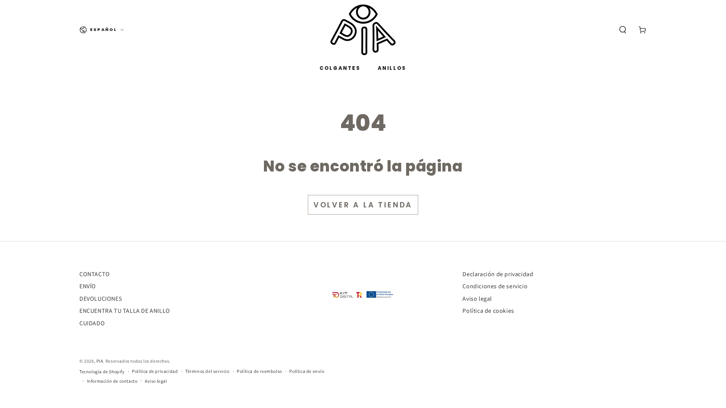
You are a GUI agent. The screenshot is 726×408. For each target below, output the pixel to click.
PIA (99, 361)
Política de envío (306, 371)
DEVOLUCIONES (100, 299)
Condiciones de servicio (494, 286)
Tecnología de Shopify (102, 371)
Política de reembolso (259, 371)
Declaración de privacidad (497, 274)
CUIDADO (92, 323)
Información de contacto (112, 381)
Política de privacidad (155, 371)
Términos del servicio (207, 371)
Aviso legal (477, 299)
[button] (623, 30)
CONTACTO (94, 274)
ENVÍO (87, 286)
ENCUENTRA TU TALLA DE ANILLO (124, 311)
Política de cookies (488, 311)
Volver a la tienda (363, 205)
